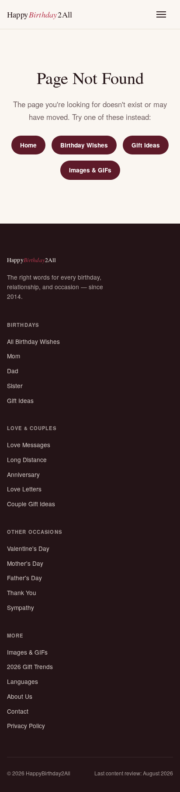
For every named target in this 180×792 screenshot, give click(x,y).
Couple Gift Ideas (31, 503)
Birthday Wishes (84, 145)
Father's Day (24, 577)
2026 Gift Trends (30, 666)
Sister (15, 385)
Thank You (21, 592)
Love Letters (24, 488)
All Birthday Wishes (33, 341)
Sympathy (20, 607)
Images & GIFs (90, 170)
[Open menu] (164, 14)
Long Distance (27, 459)
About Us (19, 696)
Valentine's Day (28, 548)
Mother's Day (25, 563)
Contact (17, 711)
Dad (12, 370)
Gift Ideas (146, 145)
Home (28, 145)
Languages (22, 681)
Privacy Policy (26, 725)
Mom (13, 355)
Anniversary (23, 474)
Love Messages (28, 444)
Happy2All (39, 14)
